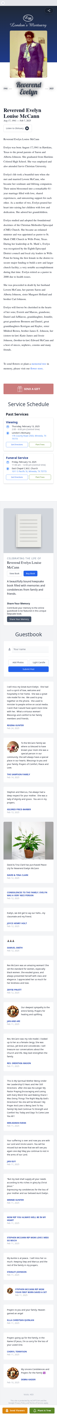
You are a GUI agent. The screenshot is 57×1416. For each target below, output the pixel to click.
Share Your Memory (19, 619)
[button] (28, 841)
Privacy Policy (20, 1403)
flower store (36, 368)
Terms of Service (36, 1403)
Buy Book (30, 573)
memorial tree (38, 363)
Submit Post (28, 669)
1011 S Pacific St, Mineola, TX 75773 (29, 471)
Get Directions (17, 444)
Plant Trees (40, 444)
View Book (14, 573)
